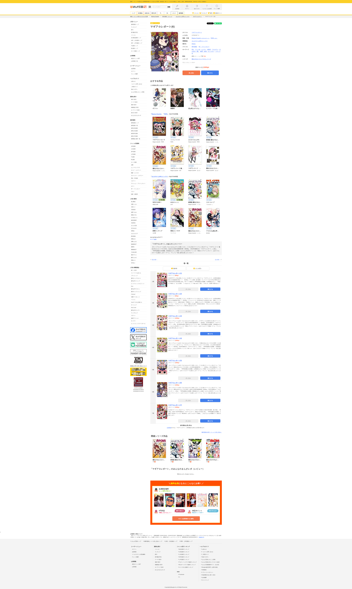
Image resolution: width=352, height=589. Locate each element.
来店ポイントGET (135, 58)
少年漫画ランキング (184, 559)
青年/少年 (154, 13)
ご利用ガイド (134, 86)
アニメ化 (197, 49)
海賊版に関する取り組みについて (138, 366)
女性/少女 (147, 13)
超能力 (209, 49)
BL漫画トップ (134, 48)
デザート (133, 315)
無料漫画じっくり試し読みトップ (153, 541)
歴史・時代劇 (134, 178)
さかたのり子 (134, 233)
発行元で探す (134, 112)
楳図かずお (134, 215)
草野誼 (132, 231)
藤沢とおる (134, 257)
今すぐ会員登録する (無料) (186, 518)
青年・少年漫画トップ (136, 43)
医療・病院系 (134, 194)
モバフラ (133, 321)
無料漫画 (181, 13)
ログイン (133, 71)
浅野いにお (134, 204)
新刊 (211, 13)
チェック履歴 (134, 74)
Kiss (132, 286)
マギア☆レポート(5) (175, 360)
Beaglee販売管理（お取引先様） (210, 567)
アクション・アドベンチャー (138, 183)
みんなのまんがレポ (136, 115)
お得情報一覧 (134, 61)
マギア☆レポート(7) (175, 405)
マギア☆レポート (197, 32)
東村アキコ (134, 255)
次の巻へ (217, 259)
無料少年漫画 (134, 136)
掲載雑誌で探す (135, 107)
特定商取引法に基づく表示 (208, 575)
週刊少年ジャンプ (135, 281)
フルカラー (215, 49)
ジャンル (196, 13)
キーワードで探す (135, 110)
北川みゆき (134, 228)
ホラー (132, 186)
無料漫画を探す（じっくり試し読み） (212, 432)
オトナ (174, 13)
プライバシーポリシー (207, 572)
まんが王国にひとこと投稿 (137, 92)
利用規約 (204, 569)
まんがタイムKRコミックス (160, 176)
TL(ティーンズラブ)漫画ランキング (188, 562)
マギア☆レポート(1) (175, 273)
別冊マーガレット (135, 297)
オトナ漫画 (134, 162)
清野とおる (134, 241)
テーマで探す (134, 102)
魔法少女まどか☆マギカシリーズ (201, 59)
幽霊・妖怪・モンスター (207, 51)
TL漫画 (133, 157)
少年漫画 (133, 154)
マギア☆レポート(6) (175, 383)
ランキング (204, 13)
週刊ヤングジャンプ (136, 291)
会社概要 (204, 577)
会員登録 (133, 68)
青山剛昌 (133, 201)
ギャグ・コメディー (136, 170)
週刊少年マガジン (135, 289)
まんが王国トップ (136, 541)
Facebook (181, 574)
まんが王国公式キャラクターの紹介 (211, 562)
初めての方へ (134, 89)
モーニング (134, 305)
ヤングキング (134, 313)
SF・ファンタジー (135, 189)
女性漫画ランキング (184, 551)
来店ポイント (218, 13)
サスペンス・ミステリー (137, 175)
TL (160, 13)
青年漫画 (133, 151)
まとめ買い (198, 268)
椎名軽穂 (133, 236)
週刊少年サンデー (135, 310)
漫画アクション (135, 318)
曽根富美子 (134, 244)
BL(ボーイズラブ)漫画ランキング (187, 564)
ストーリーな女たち (136, 273)
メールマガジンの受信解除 (138, 554)
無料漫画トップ (135, 24)
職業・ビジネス (135, 173)
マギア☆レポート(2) (175, 294)
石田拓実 (133, 209)
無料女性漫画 (134, 128)
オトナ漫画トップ (135, 51)
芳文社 (194, 44)
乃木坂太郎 (134, 252)
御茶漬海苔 (134, 220)
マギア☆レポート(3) (175, 316)
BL (167, 13)
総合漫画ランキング (184, 549)
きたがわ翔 (134, 225)
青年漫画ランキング (184, 557)
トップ (133, 13)
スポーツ (133, 181)
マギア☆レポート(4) (175, 338)
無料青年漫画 (134, 133)
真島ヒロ (133, 260)
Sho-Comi (133, 307)
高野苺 (132, 247)
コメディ (203, 49)
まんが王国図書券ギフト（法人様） (211, 564)
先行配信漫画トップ (136, 37)
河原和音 (133, 223)
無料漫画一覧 (134, 125)
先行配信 (140, 13)
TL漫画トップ (134, 45)
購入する (210, 73)
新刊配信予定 (134, 32)
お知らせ (133, 81)
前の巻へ (154, 259)
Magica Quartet (201, 38)
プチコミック (134, 275)
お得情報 (134, 566)
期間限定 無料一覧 (135, 138)
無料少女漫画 (134, 130)
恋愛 (132, 165)
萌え (193, 49)
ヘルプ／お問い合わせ (136, 84)
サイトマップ (205, 580)
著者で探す (134, 104)
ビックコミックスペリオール (138, 323)
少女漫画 (133, 149)
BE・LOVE (134, 270)
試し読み (191, 73)
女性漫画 (133, 146)
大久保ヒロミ (134, 217)
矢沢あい (133, 263)
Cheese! (133, 294)
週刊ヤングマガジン (136, 278)
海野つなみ (134, 212)
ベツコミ (133, 299)
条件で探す (134, 99)
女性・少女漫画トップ (136, 40)
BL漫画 (133, 159)
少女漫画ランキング (184, 554)
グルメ (132, 191)
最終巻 (175, 268)
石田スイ (133, 207)
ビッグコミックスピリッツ (137, 283)
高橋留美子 (134, 249)
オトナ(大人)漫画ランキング (186, 567)
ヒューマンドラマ (135, 167)
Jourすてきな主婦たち (136, 302)
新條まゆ (133, 239)
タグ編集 (154, 239)
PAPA (214, 38)
